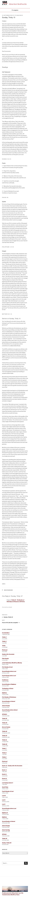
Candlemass (5, 680)
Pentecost (4, 650)
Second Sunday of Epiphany (9, 684)
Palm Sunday (5, 658)
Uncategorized (8, 590)
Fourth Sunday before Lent (9, 675)
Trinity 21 (4, 718)
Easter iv (4, 774)
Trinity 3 (4, 641)
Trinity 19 (4, 722)
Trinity (4, 645)
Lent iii (4, 795)
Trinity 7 (4, 748)
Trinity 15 (4, 735)
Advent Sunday (6, 705)
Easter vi (4, 770)
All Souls (4, 834)
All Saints (4, 714)
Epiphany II (5, 812)
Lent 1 (3, 804)
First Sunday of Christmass (9, 697)
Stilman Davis (19, 15)
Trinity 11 (4, 740)
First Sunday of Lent (7, 667)
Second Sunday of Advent (8, 701)
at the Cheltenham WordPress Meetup (12, 662)
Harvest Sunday (6, 727)
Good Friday (5, 787)
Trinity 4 (4, 637)
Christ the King (6, 830)
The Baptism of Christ (7, 688)
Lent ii (3, 800)
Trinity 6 (4, 752)
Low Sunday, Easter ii (7, 782)
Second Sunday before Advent (10, 710)
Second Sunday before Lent (9, 671)
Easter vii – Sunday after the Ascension (12, 765)
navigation (15, 10)
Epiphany (4, 692)
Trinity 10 (4, 744)
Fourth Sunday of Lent (8, 791)
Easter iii (4, 778)
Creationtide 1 (5, 632)
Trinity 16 (4, 731)
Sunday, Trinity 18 (6, 842)
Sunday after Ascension (8, 654)
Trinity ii (4, 757)
